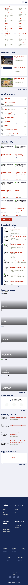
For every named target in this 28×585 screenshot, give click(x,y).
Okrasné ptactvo (7, 7)
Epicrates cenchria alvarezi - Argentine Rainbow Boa (20, 210)
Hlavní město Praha (6, 178)
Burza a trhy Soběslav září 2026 (17, 267)
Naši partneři (18, 525)
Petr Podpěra (17, 71)
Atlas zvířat (22, 392)
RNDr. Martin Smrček (19, 60)
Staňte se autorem (19, 511)
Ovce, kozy (8, 33)
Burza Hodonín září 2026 (16, 252)
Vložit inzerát (6, 219)
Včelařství (21, 38)
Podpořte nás (18, 529)
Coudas (13, 131)
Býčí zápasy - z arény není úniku (19, 57)
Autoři (16, 509)
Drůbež (20, 7)
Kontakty (14, 571)
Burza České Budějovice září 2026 (18, 236)
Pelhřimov (4, 214)
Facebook (18, 577)
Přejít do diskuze (21, 138)
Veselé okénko (8, 108)
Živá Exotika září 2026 (15, 229)
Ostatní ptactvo (23, 42)
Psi (6, 18)
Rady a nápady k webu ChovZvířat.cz (10, 112)
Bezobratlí (8, 38)
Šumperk (4, 159)
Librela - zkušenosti (10, 102)
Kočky (20, 18)
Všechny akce (21, 286)
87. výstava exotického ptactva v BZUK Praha (19, 68)
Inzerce (4, 509)
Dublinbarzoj (14, 123)
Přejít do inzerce (21, 218)
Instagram (14, 577)
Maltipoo (3, 208)
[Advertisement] (14, 481)
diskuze (11, 9)
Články (4, 512)
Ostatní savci (8, 42)
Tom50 (12, 135)
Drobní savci (8, 28)
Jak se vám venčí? (9, 117)
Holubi (20, 28)
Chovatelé (17, 512)
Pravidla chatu (6, 533)
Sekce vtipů (22, 464)
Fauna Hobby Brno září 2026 (17, 244)
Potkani (17, 190)
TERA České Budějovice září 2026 (18, 261)
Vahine (12, 118)
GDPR (14, 574)
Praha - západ (19, 159)
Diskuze (4, 511)
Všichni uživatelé (21, 410)
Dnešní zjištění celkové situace (12, 133)
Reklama (17, 527)
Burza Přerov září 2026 (15, 275)
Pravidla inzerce (6, 529)
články (6, 10)
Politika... (6, 125)
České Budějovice (20, 196)
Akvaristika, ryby (8, 13)
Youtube (10, 577)
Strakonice (18, 214)
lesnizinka (13, 100)
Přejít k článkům (21, 89)
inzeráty (7, 9)
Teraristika (21, 12)
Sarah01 (13, 114)
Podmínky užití (14, 572)
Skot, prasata (22, 33)
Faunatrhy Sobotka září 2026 (17, 281)
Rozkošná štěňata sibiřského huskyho (20, 155)
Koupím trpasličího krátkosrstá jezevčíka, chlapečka (7, 192)
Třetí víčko (7, 98)
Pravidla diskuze (6, 531)
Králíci (20, 23)
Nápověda (5, 527)
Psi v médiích (8, 121)
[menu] (26, 2)
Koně (6, 23)
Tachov (4, 196)
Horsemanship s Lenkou (11, 129)
